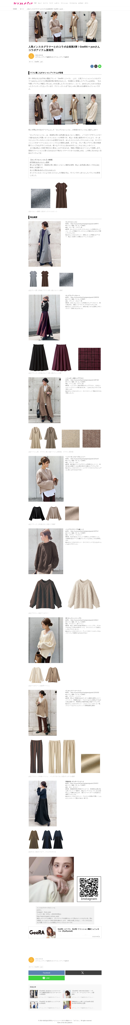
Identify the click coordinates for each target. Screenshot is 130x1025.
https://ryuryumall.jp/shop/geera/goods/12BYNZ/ (85, 380)
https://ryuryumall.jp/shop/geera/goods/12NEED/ (85, 297)
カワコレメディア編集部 (43, 57)
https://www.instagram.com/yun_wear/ (48, 916)
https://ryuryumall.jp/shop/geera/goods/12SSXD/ (85, 692)
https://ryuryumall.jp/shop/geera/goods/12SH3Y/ (84, 783)
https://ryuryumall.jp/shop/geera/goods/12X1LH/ (85, 459)
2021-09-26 (39, 55)
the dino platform (67, 1022)
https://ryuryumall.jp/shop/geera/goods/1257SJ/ (84, 531)
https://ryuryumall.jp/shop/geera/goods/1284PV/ (85, 224)
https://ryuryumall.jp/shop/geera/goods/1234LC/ (84, 620)
